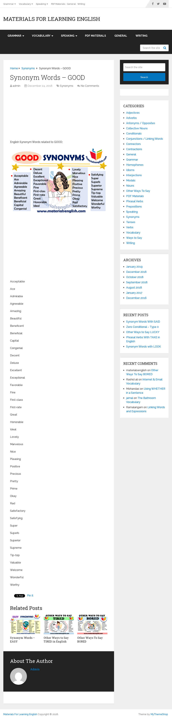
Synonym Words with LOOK (143, 346)
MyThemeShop (159, 714)
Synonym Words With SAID (143, 321)
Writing (81, 4)
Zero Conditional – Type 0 (142, 326)
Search (165, 48)
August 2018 (134, 287)
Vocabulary (25, 4)
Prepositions (134, 206)
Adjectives (133, 112)
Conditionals (134, 133)
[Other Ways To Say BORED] (92, 624)
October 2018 (134, 277)
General (71, 4)
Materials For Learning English (51, 19)
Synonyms (66, 85)
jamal (129, 398)
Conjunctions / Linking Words (144, 138)
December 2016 (136, 298)
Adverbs (131, 118)
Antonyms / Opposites (140, 123)
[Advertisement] (59, 114)
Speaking (41, 4)
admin (16, 85)
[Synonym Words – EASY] (25, 624)
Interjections (134, 175)
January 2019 (134, 266)
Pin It (30, 595)
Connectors (133, 144)
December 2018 (136, 272)
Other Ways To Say (138, 190)
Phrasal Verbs (134, 201)
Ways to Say (134, 237)
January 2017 (134, 292)
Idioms (130, 170)
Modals (130, 180)
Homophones (134, 164)
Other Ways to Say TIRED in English (56, 639)
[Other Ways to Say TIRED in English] (59, 624)
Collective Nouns (137, 128)
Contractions (134, 149)
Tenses (130, 222)
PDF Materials (58, 4)
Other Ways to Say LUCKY (142, 332)
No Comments (90, 85)
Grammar (8, 4)
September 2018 (136, 282)
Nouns (130, 185)
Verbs (129, 227)
